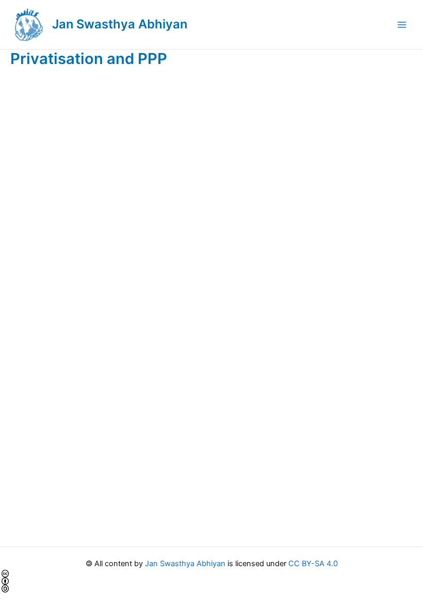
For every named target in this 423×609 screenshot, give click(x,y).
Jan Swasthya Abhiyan (119, 24)
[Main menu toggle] (402, 25)
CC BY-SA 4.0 (313, 563)
